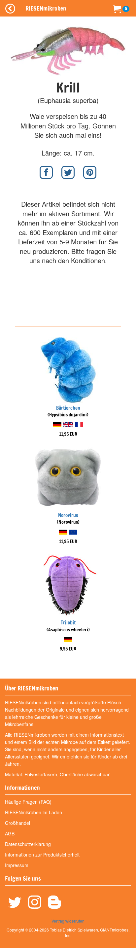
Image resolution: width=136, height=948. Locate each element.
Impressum (16, 865)
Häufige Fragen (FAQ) (28, 801)
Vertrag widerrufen (68, 921)
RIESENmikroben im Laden (33, 812)
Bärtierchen (68, 407)
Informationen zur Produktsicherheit (42, 854)
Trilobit (68, 622)
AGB (10, 833)
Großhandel (17, 823)
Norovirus (68, 515)
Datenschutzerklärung (28, 844)
